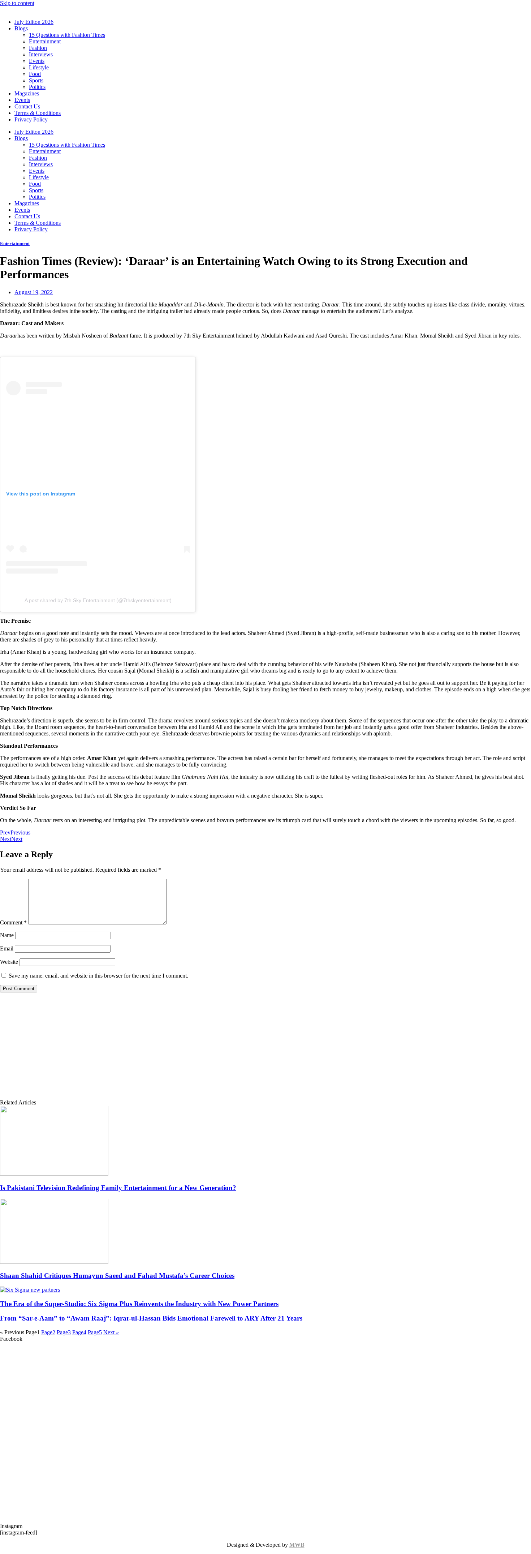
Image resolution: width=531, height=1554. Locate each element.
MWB (297, 1545)
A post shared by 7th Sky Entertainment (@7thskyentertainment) (98, 600)
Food (35, 74)
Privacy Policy (31, 119)
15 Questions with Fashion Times (67, 35)
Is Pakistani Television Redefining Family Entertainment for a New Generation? (118, 1188)
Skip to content (17, 3)
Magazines (26, 93)
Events (36, 61)
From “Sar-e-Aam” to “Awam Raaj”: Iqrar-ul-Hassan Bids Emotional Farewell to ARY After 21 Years (151, 1318)
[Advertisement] (265, 1048)
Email (6, 948)
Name (7, 935)
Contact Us (27, 106)
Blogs (21, 28)
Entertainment (45, 41)
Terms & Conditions (37, 113)
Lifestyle (39, 67)
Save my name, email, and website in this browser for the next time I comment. (98, 976)
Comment (13, 922)
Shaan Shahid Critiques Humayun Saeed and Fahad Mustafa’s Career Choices (117, 1275)
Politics (37, 87)
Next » (111, 1332)
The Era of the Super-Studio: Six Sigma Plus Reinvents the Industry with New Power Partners (139, 1304)
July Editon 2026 (33, 22)
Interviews (41, 54)
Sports (36, 80)
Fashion (38, 48)
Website (9, 962)
